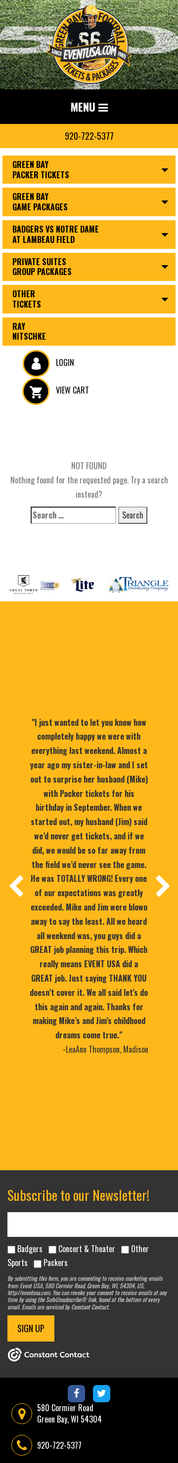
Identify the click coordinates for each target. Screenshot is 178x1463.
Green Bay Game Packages (40, 202)
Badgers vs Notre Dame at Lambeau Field (55, 234)
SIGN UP (30, 1328)
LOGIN (64, 362)
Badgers (30, 1249)
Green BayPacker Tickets (40, 169)
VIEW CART (71, 390)
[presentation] (15, 886)
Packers (56, 1262)
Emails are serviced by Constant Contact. (65, 1307)
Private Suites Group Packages (42, 267)
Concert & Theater (86, 1249)
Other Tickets (26, 299)
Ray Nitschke (29, 331)
